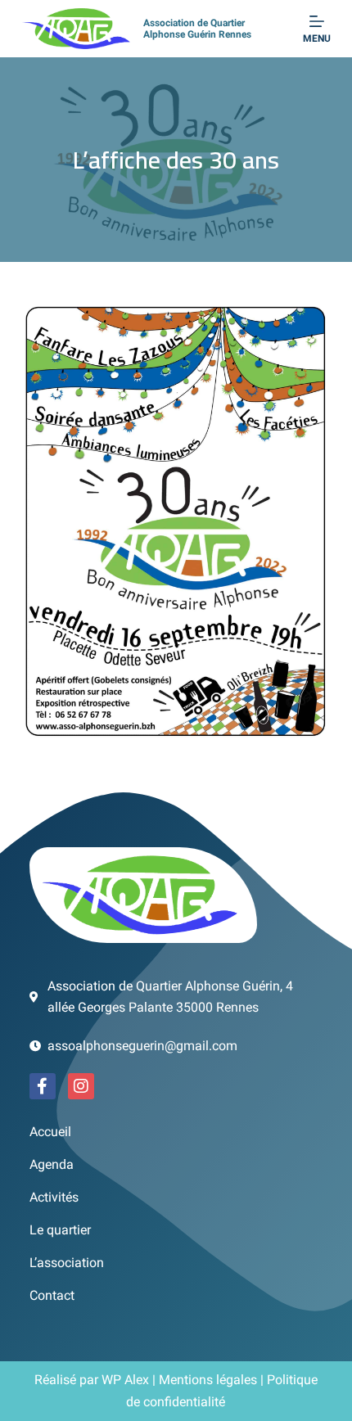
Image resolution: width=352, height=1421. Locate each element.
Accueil (50, 1131)
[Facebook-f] (42, 1086)
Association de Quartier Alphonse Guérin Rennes (197, 28)
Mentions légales (208, 1379)
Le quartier (60, 1230)
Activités (54, 1197)
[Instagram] (81, 1086)
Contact (51, 1295)
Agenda (51, 1164)
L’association (66, 1262)
